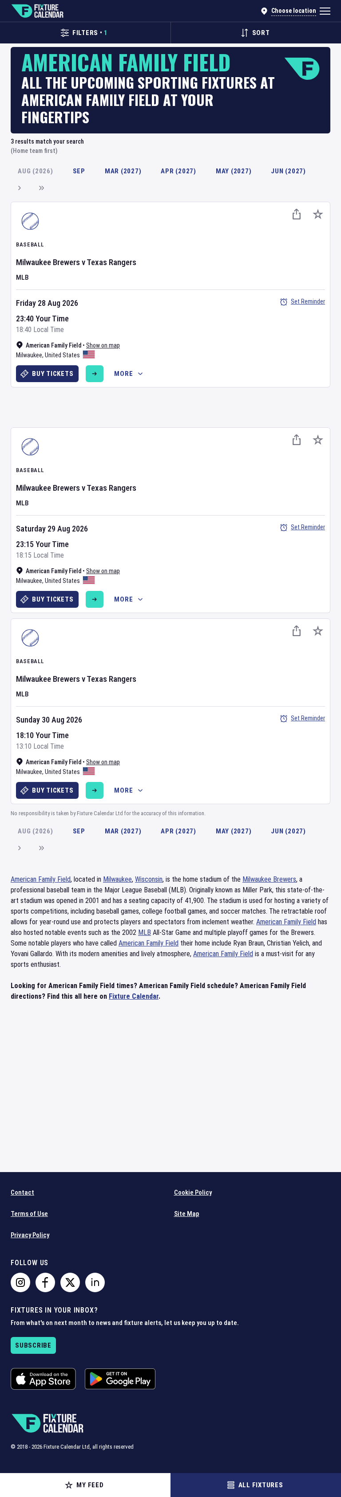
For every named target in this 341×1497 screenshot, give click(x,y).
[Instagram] (20, 1282)
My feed (89, 1485)
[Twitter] (70, 1282)
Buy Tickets (52, 374)
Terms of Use (29, 1214)
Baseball (30, 244)
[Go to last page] (41, 188)
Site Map (186, 1214)
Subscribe (33, 1345)
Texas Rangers (111, 262)
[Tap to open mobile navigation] (325, 11)
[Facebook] (45, 1282)
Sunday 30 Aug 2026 (49, 719)
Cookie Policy (193, 1192)
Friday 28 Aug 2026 (47, 303)
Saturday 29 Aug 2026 (52, 528)
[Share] (296, 214)
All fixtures (260, 1485)
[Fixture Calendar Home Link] (37, 11)
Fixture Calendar (134, 996)
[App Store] (43, 1379)
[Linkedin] (95, 1282)
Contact (22, 1192)
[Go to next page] (19, 188)
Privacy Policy (30, 1235)
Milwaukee (29, 355)
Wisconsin (149, 879)
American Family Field (41, 879)
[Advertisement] (170, 406)
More (123, 374)
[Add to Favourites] (318, 214)
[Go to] (94, 373)
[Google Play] (120, 1379)
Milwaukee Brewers (48, 262)
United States (62, 355)
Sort (261, 33)
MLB (22, 277)
